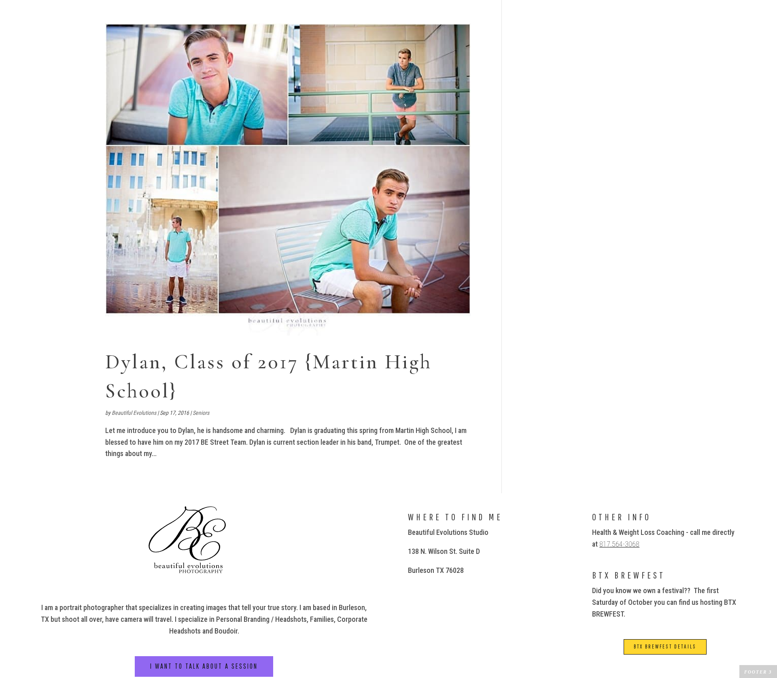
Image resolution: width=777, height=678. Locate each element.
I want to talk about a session (204, 666)
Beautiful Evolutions (134, 413)
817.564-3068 (619, 544)
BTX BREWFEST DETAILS (665, 646)
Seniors (201, 413)
